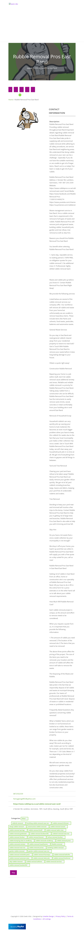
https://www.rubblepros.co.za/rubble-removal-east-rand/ (37, 804)
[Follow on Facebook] (37, 934)
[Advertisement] (42, 26)
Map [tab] (13, 872)
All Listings (47, 919)
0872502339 (18, 794)
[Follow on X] (42, 934)
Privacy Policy (60, 916)
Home (29, 68)
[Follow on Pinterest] (46, 934)
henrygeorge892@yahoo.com (24, 799)
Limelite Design (48, 916)
